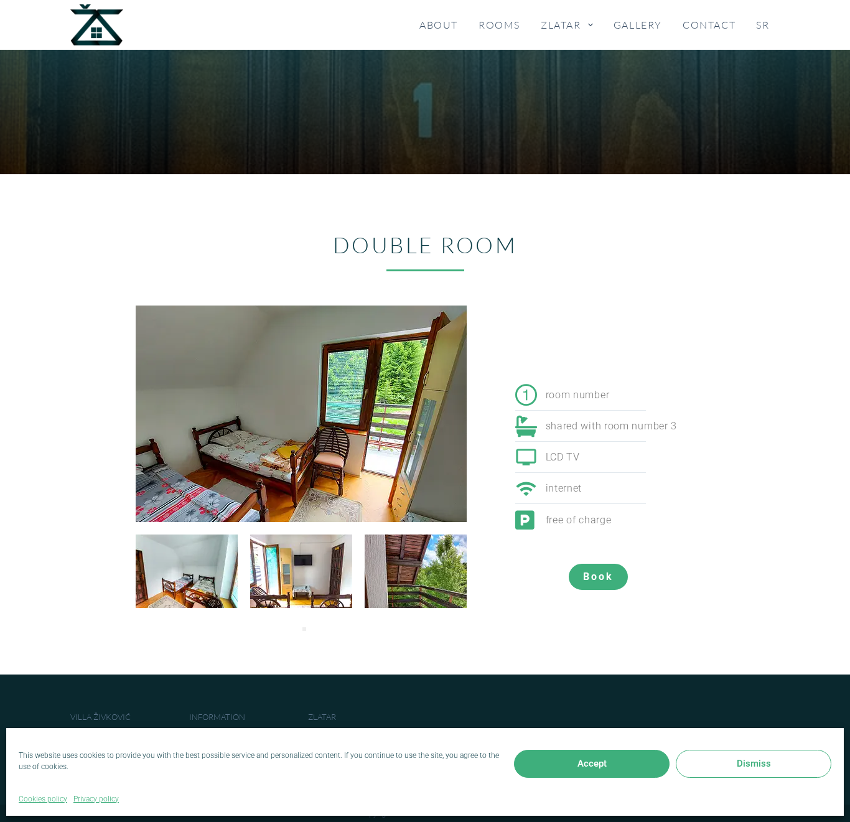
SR (762, 25)
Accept (592, 763)
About (438, 25)
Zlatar (561, 25)
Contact (709, 25)
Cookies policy (43, 799)
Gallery (638, 25)
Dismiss (754, 763)
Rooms (499, 25)
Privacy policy (96, 799)
